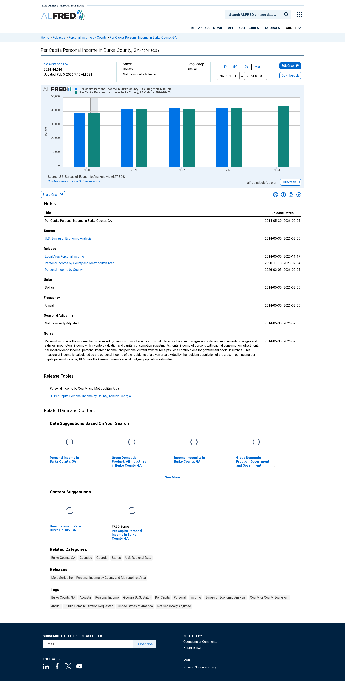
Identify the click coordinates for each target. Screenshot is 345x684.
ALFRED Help (192, 648)
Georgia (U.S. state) (137, 597)
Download (288, 75)
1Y (225, 67)
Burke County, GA (63, 558)
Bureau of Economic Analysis (225, 597)
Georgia (101, 558)
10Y (245, 67)
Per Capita (162, 597)
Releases (58, 37)
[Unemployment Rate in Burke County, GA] (70, 511)
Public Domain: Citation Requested (89, 606)
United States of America (135, 606)
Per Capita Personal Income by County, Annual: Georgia (92, 396)
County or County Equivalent (269, 597)
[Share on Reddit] (291, 194)
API (230, 28)
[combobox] (258, 14)
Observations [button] (54, 64)
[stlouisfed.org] (62, 5)
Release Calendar (206, 28)
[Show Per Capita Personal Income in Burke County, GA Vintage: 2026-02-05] (125, 92)
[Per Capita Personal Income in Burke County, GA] (132, 511)
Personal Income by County (87, 37)
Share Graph (51, 195)
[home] (63, 14)
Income (195, 597)
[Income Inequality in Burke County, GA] (194, 442)
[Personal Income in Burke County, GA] (70, 442)
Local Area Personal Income (64, 256)
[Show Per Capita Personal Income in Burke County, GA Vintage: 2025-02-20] (125, 89)
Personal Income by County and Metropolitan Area (79, 263)
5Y (235, 67)
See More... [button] (174, 477)
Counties (86, 558)
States (116, 558)
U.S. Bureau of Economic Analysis (68, 238)
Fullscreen (289, 182)
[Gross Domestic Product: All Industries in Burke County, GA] (132, 442)
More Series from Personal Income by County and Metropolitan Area (98, 578)
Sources (272, 28)
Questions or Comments (200, 642)
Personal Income (107, 597)
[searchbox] (258, 14)
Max (258, 67)
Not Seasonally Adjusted (174, 606)
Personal (180, 597)
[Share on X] (275, 194)
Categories (249, 28)
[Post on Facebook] (283, 194)
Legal (187, 659)
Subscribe (145, 644)
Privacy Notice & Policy (199, 667)
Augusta (85, 597)
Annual (55, 606)
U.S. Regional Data (138, 558)
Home (45, 37)
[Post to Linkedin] (298, 194)
